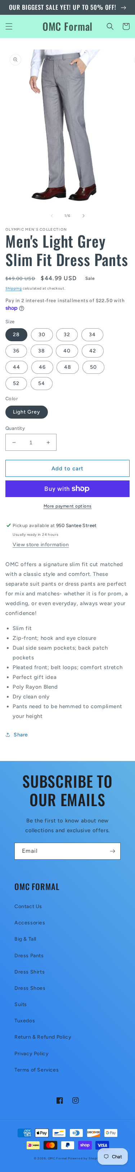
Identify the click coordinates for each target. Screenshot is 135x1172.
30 (42, 335)
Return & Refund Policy (42, 1037)
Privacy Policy (31, 1054)
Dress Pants (29, 956)
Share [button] (21, 735)
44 (16, 367)
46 (42, 367)
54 (41, 383)
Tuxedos (24, 1021)
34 (92, 335)
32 (67, 335)
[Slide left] (52, 216)
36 (16, 351)
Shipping (13, 288)
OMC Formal (58, 1158)
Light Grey (26, 412)
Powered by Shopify (84, 1158)
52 (16, 383)
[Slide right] (83, 216)
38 (41, 351)
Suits (20, 1004)
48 (67, 367)
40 (67, 351)
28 (16, 335)
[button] (9, 26)
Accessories (29, 923)
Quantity (15, 428)
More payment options (68, 506)
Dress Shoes (30, 988)
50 (93, 367)
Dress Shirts (29, 972)
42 (92, 351)
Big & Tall (25, 939)
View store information (41, 545)
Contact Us (28, 906)
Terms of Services (36, 1070)
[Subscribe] (112, 851)
